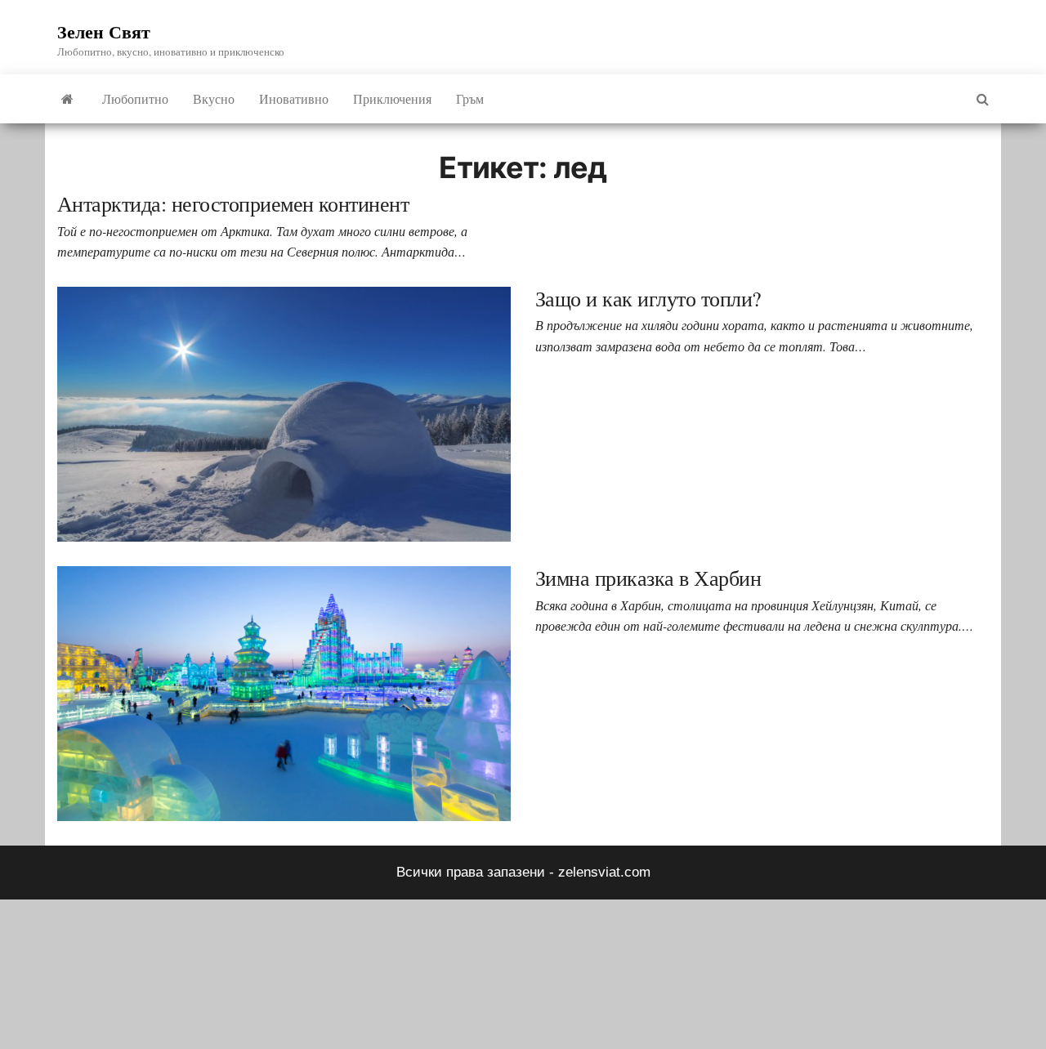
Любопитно (135, 98)
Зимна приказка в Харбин (648, 577)
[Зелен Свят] (67, 98)
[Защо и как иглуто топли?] (284, 413)
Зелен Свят (103, 31)
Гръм (470, 98)
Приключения (392, 98)
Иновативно (294, 98)
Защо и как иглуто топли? (648, 298)
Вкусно (214, 98)
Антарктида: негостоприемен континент (233, 203)
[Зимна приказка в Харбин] (284, 693)
